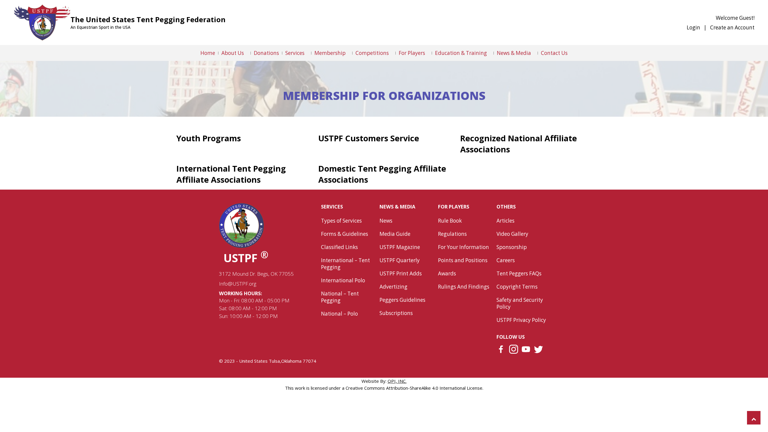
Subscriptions (396, 313)
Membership (330, 53)
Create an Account (732, 27)
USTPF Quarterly (400, 260)
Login (693, 27)
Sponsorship (511, 247)
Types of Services (341, 220)
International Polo (343, 280)
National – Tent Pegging (340, 297)
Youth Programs (208, 138)
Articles (505, 220)
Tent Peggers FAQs (519, 273)
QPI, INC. (397, 381)
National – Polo (339, 313)
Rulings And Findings (463, 286)
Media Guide (395, 233)
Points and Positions (463, 260)
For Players (412, 53)
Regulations (452, 233)
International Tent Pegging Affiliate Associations (231, 174)
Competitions (372, 53)
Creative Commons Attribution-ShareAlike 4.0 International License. (414, 388)
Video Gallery (512, 233)
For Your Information (463, 247)
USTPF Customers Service (368, 138)
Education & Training (461, 53)
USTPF (246, 258)
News (386, 220)
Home (207, 53)
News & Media (514, 53)
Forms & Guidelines (344, 233)
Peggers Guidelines (402, 299)
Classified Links (339, 247)
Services (294, 53)
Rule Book (450, 220)
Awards (447, 273)
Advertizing (393, 286)
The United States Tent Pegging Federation (148, 19)
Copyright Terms (517, 286)
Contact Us (554, 53)
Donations (266, 53)
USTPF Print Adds (401, 273)
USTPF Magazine (400, 247)
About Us (232, 53)
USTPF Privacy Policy (521, 319)
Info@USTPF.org (237, 283)
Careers (505, 260)
